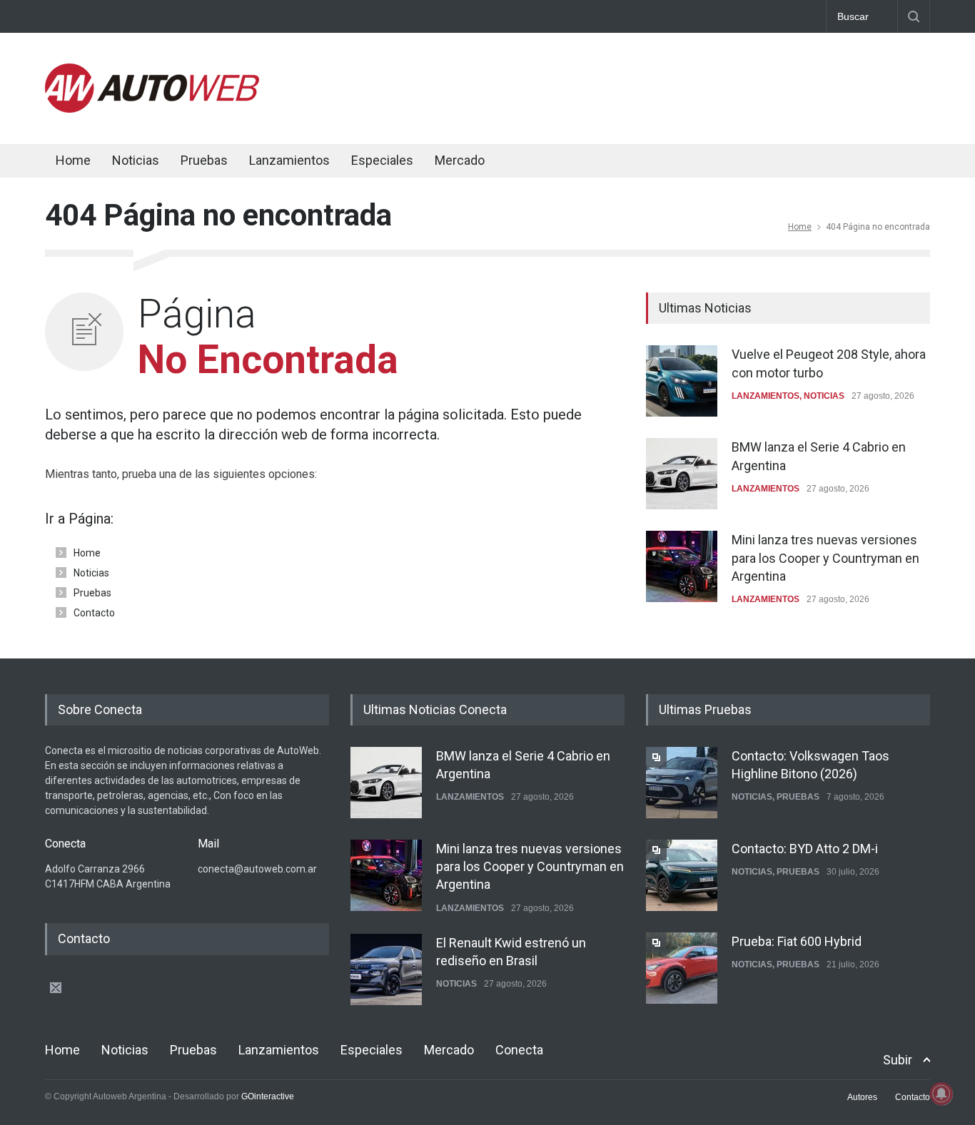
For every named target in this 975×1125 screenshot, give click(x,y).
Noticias (135, 160)
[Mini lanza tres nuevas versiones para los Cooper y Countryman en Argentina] (681, 566)
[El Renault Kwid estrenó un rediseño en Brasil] (386, 969)
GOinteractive (267, 1096)
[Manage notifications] (941, 1093)
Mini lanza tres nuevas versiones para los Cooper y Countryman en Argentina (825, 557)
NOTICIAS (824, 396)
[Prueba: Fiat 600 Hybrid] (681, 968)
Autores (862, 1097)
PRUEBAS (798, 797)
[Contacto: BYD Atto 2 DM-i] (681, 875)
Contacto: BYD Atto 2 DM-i (805, 848)
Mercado (460, 160)
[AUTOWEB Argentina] (152, 109)
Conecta (545, 162)
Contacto (94, 613)
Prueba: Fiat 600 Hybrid (797, 941)
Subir (897, 1059)
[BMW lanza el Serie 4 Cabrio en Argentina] (681, 473)
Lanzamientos (289, 160)
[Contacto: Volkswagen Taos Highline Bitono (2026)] (681, 782)
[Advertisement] (670, 86)
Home (73, 160)
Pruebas (204, 160)
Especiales (382, 160)
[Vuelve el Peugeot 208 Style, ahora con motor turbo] (681, 381)
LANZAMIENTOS (765, 396)
